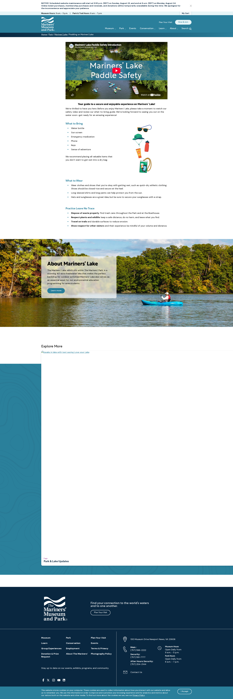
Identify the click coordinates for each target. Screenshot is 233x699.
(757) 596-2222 (138, 649)
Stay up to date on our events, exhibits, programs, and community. (75, 668)
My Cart (185, 13)
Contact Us (132, 673)
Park (51, 35)
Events (132, 29)
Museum (45, 637)
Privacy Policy (139, 695)
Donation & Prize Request (50, 655)
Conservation (73, 643)
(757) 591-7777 (137, 656)
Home (44, 35)
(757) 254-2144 (141, 663)
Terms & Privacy (99, 648)
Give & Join (183, 22)
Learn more (56, 291)
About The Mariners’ (77, 653)
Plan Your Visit (165, 22)
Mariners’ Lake (60, 35)
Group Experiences (51, 648)
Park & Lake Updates (56, 561)
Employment (72, 648)
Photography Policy (101, 653)
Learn (44, 643)
